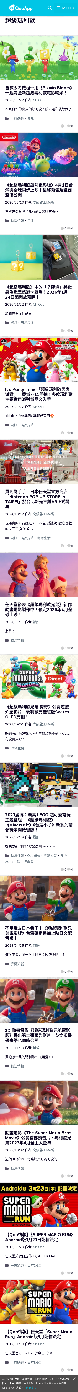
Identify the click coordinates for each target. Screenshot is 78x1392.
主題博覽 (50, 855)
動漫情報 (17, 221)
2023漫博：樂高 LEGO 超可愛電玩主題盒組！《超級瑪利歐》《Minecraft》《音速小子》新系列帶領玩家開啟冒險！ (39, 822)
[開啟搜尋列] (49, 8)
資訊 (30, 118)
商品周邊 (27, 323)
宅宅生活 (44, 538)
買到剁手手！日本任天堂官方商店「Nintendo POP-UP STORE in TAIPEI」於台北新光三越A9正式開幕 (37, 499)
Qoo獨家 (33, 855)
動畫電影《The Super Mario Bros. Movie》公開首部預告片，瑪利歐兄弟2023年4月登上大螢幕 (38, 1137)
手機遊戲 (17, 118)
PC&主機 (17, 748)
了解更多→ (30, 1387)
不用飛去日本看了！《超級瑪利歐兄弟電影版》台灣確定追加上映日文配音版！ (38, 933)
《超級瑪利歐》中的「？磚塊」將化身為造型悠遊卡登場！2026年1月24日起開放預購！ (38, 292)
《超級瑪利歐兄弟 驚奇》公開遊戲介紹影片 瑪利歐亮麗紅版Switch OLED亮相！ (37, 712)
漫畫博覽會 (25, 861)
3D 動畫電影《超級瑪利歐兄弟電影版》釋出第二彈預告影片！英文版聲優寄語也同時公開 (38, 1035)
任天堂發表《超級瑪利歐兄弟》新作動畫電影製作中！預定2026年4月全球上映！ (38, 609)
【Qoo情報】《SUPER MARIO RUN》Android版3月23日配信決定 (39, 1237)
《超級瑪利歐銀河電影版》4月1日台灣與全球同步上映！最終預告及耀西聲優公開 (39, 190)
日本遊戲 (34, 1265)
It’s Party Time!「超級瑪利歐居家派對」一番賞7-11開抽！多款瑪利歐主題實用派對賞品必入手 (39, 394)
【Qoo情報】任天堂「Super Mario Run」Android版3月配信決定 (38, 1334)
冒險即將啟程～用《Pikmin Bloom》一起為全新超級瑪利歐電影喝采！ (38, 90)
